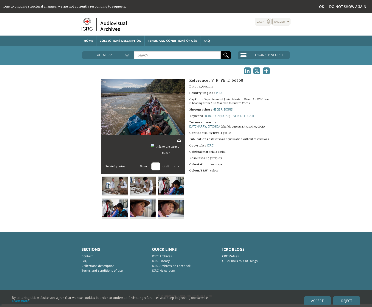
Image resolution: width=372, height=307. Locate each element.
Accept (317, 300)
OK (321, 6)
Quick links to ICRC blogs (240, 261)
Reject (346, 300)
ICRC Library (161, 261)
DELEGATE (247, 116)
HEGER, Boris (223, 109)
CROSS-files (230, 256)
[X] (256, 70)
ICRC (210, 145)
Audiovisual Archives (113, 26)
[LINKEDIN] (247, 70)
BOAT (225, 116)
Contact (87, 256)
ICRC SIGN (212, 116)
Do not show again (347, 6)
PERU (219, 93)
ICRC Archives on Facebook (171, 266)
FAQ (207, 41)
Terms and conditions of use (172, 41)
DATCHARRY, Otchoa (204, 126)
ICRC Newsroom (163, 270)
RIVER (235, 116)
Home (88, 41)
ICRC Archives (162, 256)
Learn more (20, 301)
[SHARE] (266, 70)
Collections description (120, 41)
